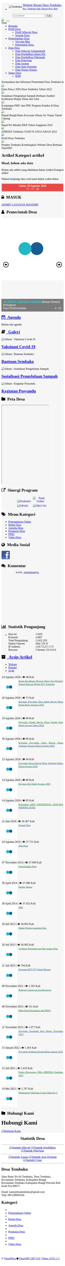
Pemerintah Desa (24, 44)
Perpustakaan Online (19, 521)
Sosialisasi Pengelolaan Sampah (29, 376)
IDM (18, 76)
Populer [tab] (12, 667)
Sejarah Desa (22, 35)
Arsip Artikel (19, 657)
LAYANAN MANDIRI (25, 204)
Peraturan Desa (16, 531)
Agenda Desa (15, 527)
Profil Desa (14, 29)
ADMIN (6, 204)
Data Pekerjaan (23, 60)
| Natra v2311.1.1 (50, 1258)
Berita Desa (14, 524)
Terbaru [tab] (12, 664)
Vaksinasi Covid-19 (18, 346)
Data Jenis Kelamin (26, 66)
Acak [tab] (11, 670)
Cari (49, 15)
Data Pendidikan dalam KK (30, 54)
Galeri (13, 332)
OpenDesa (10, 1258)
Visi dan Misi (22, 41)
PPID (11, 534)
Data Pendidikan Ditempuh (30, 57)
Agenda (13, 317)
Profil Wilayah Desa (26, 32)
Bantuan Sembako (17, 361)
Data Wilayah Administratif (30, 51)
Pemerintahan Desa (18, 38)
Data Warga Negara (26, 69)
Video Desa (14, 537)
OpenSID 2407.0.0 (29, 1258)
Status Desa (14, 72)
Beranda (13, 25)
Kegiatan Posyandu (18, 391)
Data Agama (22, 63)
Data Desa (14, 47)
